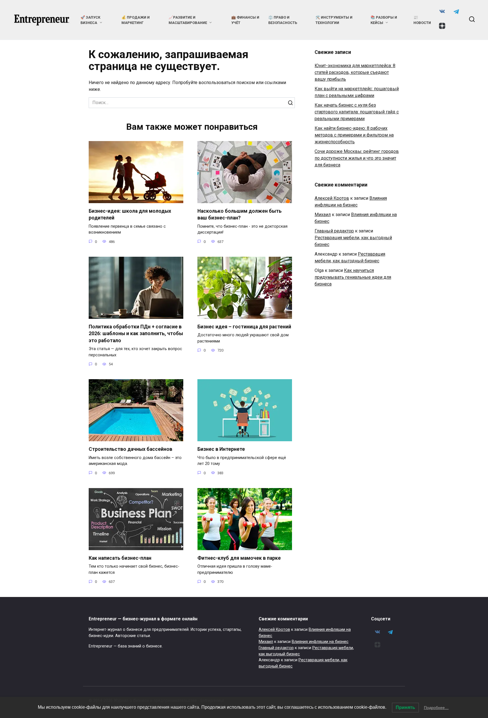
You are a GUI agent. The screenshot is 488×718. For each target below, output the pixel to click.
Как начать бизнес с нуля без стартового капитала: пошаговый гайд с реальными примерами (357, 111)
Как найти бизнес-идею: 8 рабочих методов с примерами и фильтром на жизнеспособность (354, 135)
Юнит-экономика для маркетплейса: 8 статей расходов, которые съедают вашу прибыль (355, 72)
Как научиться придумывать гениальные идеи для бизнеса (353, 277)
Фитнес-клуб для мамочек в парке (239, 558)
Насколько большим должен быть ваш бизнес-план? (239, 214)
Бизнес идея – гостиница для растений (244, 327)
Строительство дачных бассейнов (130, 449)
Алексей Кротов (332, 198)
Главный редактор (334, 231)
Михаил (323, 214)
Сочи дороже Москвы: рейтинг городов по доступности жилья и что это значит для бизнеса (357, 158)
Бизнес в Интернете (221, 449)
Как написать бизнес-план (120, 558)
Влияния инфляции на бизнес (320, 641)
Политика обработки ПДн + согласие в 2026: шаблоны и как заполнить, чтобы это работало (136, 333)
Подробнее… (436, 707)
